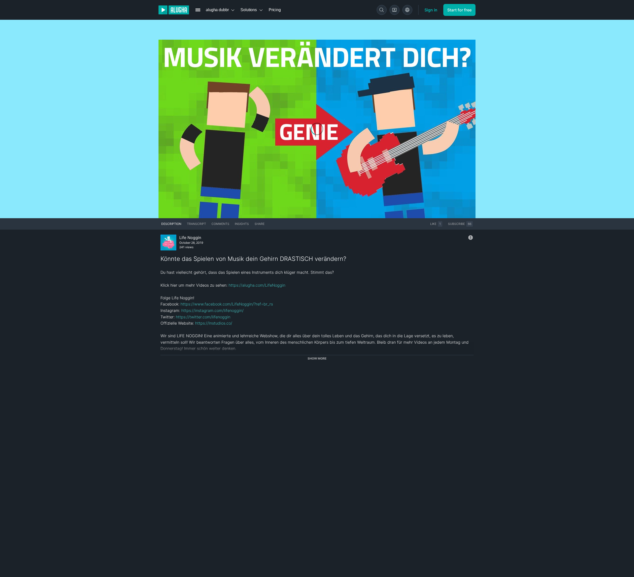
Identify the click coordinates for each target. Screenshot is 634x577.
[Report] (471, 238)
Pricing (275, 10)
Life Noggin (190, 237)
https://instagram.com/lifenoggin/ (212, 310)
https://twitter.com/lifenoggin (203, 316)
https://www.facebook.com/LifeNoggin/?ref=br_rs (227, 304)
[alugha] (173, 9)
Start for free (459, 9)
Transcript (196, 224)
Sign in (430, 9)
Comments (220, 224)
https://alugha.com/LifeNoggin (257, 285)
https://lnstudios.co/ (213, 323)
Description (171, 224)
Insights (242, 224)
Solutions (248, 10)
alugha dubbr (217, 10)
